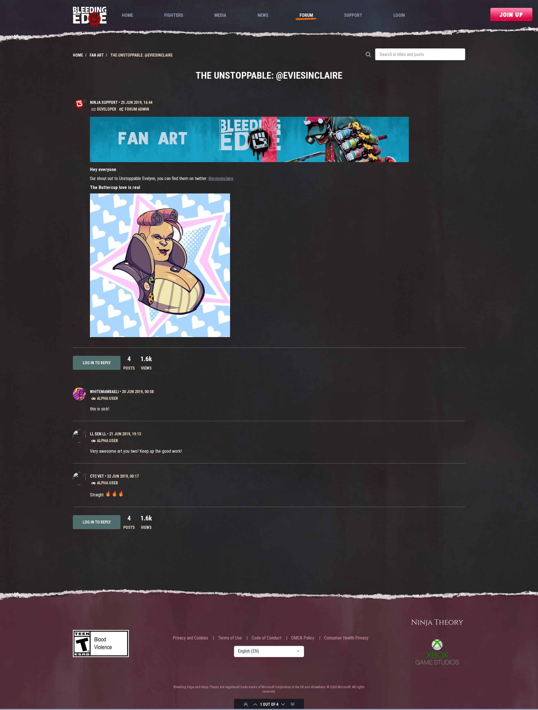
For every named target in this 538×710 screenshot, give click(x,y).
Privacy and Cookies (190, 638)
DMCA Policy (302, 638)
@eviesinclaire (220, 178)
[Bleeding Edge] (89, 18)
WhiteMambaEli (104, 391)
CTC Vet (97, 476)
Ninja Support (104, 102)
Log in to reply (97, 363)
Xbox (437, 652)
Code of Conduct (266, 638)
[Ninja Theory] (437, 622)
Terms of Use (230, 638)
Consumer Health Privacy (346, 638)
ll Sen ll (98, 434)
